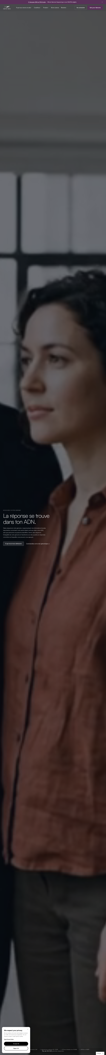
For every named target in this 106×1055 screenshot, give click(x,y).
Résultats (63, 7)
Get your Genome (95, 7)
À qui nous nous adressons (13, 543)
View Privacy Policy (9, 1039)
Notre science (55, 7)
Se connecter (81, 7)
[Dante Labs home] (7, 7)
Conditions (37, 7)
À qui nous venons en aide (23, 7)
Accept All (16, 1043)
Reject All (16, 1048)
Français (99, 1053)
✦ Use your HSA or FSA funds (37, 2)
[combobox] (100, 1053)
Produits (45, 7)
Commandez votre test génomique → (37, 543)
